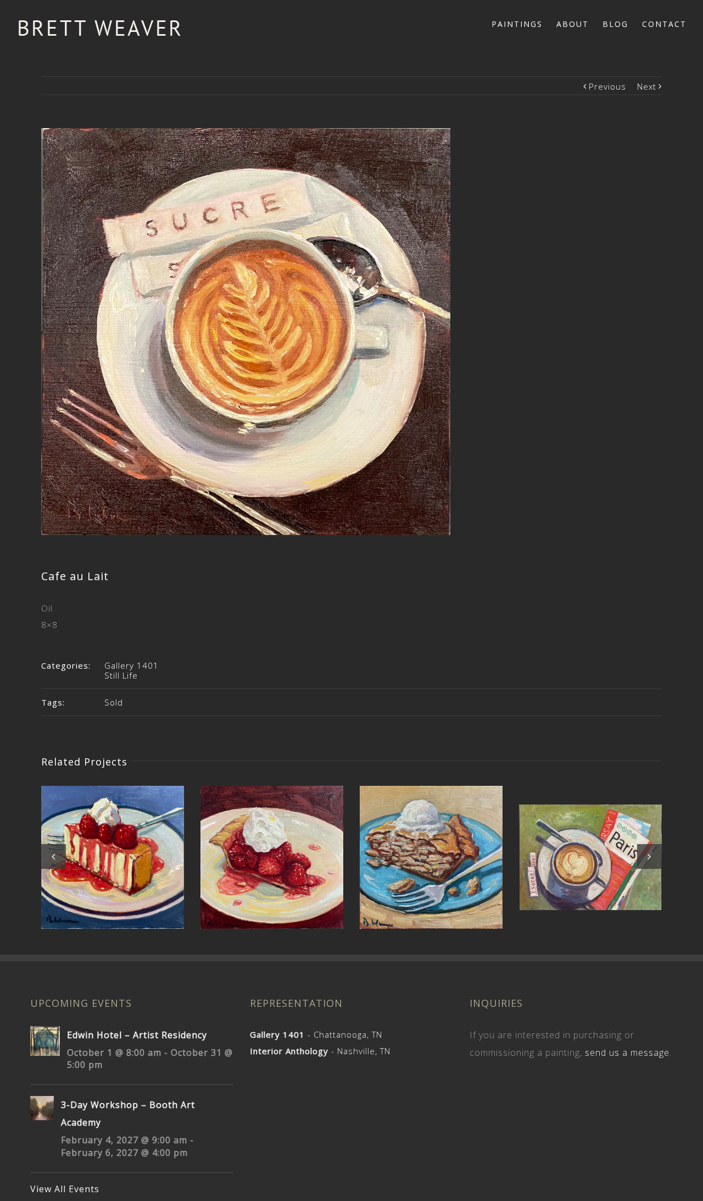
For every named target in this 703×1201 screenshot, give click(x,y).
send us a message (627, 1052)
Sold (113, 702)
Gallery (114, 848)
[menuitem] (524, 23)
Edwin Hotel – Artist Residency (137, 1035)
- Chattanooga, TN (316, 1034)
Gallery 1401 (131, 665)
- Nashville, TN (320, 1050)
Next (646, 86)
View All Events (64, 1189)
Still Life (121, 675)
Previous (607, 86)
